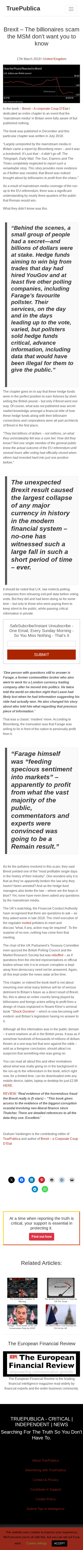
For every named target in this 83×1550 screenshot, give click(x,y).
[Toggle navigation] (71, 9)
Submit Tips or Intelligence (45, 1509)
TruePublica (11, 1138)
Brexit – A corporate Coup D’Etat (45, 108)
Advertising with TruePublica (45, 1470)
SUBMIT (41, 654)
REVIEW (9, 1093)
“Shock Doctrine (23, 1011)
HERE (7, 1085)
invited (26, 923)
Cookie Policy (46, 1499)
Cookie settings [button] (36, 1543)
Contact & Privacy (45, 1480)
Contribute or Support (45, 1489)
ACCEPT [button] (59, 1543)
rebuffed (57, 955)
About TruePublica (45, 1460)
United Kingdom (54, 59)
